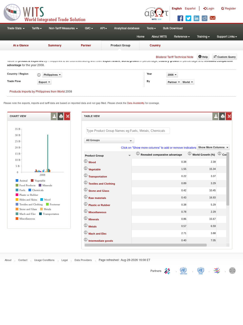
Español (190, 8)
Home (141, 36)
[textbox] (128, 131)
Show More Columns (211, 147)
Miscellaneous (97, 212)
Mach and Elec (98, 233)
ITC (168, 270)
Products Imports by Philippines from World (37, 91)
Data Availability (136, 103)
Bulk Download (173, 28)
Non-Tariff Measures (62, 28)
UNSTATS (201, 270)
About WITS (159, 36)
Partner (86, 45)
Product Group (120, 45)
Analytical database (127, 28)
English (177, 8)
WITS (47, 12)
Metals (93, 226)
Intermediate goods (101, 240)
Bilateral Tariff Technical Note (174, 57)
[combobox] (109, 140)
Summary (54, 45)
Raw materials (97, 198)
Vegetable (95, 169)
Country (155, 45)
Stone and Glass (99, 190)
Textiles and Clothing (102, 183)
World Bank (233, 270)
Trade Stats (14, 28)
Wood (92, 162)
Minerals (94, 219)
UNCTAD (184, 270)
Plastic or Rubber (99, 205)
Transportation (98, 176)
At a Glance (21, 45)
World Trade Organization (217, 270)
